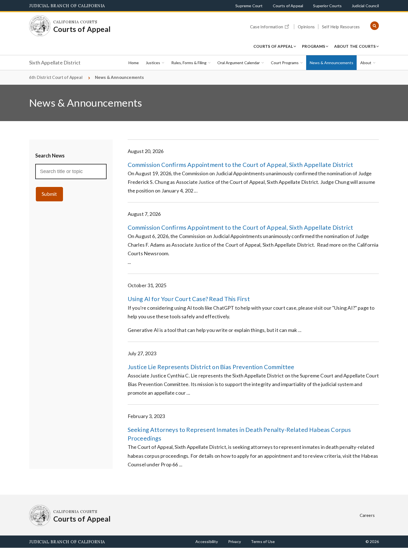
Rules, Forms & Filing (188, 62)
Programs (313, 46)
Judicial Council (365, 5)
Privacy (234, 541)
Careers (367, 515)
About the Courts (355, 46)
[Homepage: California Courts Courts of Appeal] (40, 26)
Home (134, 62)
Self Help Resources (341, 26)
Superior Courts (327, 5)
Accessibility (206, 541)
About (365, 62)
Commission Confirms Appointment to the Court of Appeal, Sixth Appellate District (240, 164)
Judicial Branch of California (67, 5)
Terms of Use (263, 541)
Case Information (266, 26)
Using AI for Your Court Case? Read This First (189, 298)
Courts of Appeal (288, 5)
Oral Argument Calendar (238, 62)
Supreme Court (249, 5)
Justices (153, 62)
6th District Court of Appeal (55, 77)
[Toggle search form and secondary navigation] (374, 26)
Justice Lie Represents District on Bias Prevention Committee (211, 367)
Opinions (306, 26)
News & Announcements (331, 62)
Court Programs (285, 62)
